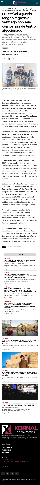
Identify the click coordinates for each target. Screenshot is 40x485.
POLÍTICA (7, 272)
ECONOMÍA (7, 301)
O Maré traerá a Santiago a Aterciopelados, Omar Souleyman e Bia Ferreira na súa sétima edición (20, 373)
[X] (9, 59)
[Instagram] (7, 473)
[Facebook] (4, 59)
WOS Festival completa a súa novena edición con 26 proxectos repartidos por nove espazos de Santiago (20, 405)
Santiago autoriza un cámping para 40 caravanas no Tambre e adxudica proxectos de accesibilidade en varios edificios (19, 305)
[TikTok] (12, 473)
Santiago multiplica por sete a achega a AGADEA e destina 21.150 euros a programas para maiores (20, 261)
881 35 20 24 (8, 459)
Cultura (10, 247)
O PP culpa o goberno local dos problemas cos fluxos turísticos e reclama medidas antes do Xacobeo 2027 (20, 290)
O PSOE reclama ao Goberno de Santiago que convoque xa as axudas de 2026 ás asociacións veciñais (20, 276)
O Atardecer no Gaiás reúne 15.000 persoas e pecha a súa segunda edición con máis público (20, 341)
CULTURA (10, 9)
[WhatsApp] (18, 59)
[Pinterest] (13, 59)
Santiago (17, 247)
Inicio (4, 9)
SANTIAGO (7, 258)
